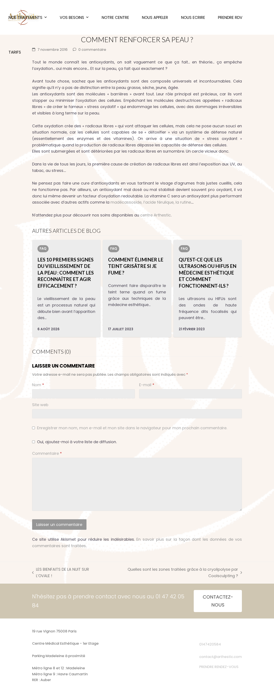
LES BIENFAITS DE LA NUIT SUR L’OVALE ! (60, 573)
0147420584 (210, 644)
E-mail (146, 384)
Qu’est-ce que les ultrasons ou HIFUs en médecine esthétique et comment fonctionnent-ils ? (207, 273)
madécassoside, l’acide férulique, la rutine (150, 202)
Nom (38, 384)
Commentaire (47, 453)
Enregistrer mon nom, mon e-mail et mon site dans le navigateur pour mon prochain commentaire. (132, 428)
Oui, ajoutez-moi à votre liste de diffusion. (76, 441)
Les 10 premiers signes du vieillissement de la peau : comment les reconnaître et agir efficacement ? (65, 273)
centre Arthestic (155, 215)
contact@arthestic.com (220, 656)
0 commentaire (92, 49)
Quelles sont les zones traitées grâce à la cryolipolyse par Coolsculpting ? (172, 573)
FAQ (43, 248)
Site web (40, 404)
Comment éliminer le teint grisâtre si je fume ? (135, 266)
